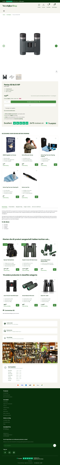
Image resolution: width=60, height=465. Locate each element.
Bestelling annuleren (7, 415)
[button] (54, 6)
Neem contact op (6, 413)
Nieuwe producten (6, 395)
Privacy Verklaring (21, 462)
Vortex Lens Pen (25, 187)
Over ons (5, 405)
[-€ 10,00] (11, 250)
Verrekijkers (9, 14)
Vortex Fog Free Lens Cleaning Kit (10, 187)
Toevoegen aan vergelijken (10, 108)
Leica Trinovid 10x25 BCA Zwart (11, 295)
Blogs (4, 424)
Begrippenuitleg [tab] (19, 206)
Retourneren (5, 411)
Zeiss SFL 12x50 (44, 295)
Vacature (5, 409)
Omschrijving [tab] (4, 206)
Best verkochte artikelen (7, 397)
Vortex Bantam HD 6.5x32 (28, 295)
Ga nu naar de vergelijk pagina (9, 110)
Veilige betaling (6, 407)
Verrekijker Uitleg (6, 420)
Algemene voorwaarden (7, 403)
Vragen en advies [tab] (27, 206)
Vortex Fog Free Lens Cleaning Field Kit (48, 155)
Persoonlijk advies (6, 422)
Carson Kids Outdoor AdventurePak (45, 260)
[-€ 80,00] (30, 250)
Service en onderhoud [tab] (36, 206)
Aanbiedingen (5, 393)
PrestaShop (30, 460)
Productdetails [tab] (11, 206)
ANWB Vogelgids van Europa (9, 155)
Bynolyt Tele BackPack (9, 260)
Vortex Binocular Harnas (27, 155)
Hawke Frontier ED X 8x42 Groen (29, 260)
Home (4, 14)
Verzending (5, 401)
